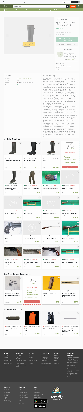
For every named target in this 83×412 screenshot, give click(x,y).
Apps (20, 400)
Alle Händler (6, 394)
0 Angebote (58, 69)
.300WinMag (57, 358)
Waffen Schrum (7, 360)
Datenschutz (37, 392)
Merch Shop (21, 403)
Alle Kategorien (7, 391)
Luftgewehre (44, 360)
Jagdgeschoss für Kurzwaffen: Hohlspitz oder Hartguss (73, 367)
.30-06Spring (57, 357)
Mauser (30, 355)
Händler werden (22, 391)
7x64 (55, 360)
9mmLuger (56, 363)
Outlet (5, 398)
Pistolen (43, 362)
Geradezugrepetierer (46, 363)
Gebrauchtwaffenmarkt (9, 402)
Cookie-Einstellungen (39, 394)
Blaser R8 (18, 355)
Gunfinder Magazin (23, 397)
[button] (77, 6)
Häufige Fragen (37, 397)
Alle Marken (6, 389)
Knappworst (6, 357)
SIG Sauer (31, 357)
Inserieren (73, 6)
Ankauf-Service (22, 395)
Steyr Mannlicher (33, 360)
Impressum (36, 395)
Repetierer (44, 355)
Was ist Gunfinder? (57, 10)
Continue (74, 2)
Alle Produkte (7, 392)
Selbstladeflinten (45, 358)
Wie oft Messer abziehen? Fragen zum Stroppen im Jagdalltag (73, 362)
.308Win (56, 355)
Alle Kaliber (6, 395)
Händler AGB (37, 391)
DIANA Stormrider (20, 363)
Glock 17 (18, 358)
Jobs (20, 398)
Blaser (30, 358)
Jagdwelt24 (6, 355)
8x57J (55, 362)
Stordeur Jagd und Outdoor (63, 66)
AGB (35, 389)
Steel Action (31, 362)
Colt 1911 (18, 362)
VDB (5, 362)
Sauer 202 (18, 357)
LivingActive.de (7, 358)
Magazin (43, 10)
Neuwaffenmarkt (8, 400)
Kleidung (19, 78)
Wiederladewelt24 (8, 363)
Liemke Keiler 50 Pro (21, 360)
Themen (5, 397)
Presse (20, 402)
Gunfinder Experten (23, 394)
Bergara (31, 363)
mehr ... (5, 365)
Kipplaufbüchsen (45, 357)
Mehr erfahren (70, 59)
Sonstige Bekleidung (27, 78)
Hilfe (69, 10)
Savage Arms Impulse (21, 365)
